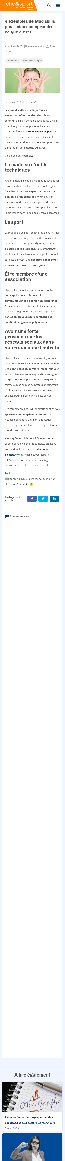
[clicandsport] (23, 5)
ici (27, 484)
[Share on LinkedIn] (54, 499)
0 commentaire (34, 46)
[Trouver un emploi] (49, 5)
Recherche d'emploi (32, 61)
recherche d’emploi (40, 131)
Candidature (13, 61)
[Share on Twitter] (43, 499)
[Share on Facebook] (32, 499)
